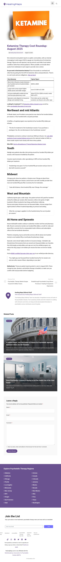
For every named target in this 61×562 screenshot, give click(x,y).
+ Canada (34, 476)
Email (8, 415)
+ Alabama (7, 473)
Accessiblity (14, 533)
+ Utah (6, 503)
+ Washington (36, 503)
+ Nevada (34, 488)
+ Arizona (34, 473)
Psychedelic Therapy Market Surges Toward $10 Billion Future (18, 281)
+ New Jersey (8, 491)
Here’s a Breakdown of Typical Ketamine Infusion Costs (29, 144)
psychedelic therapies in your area (20, 106)
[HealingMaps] (13, 4)
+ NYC (5, 494)
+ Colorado (35, 479)
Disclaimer (7, 533)
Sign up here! (32, 75)
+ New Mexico (36, 491)
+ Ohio (33, 494)
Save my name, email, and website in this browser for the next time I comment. (27, 446)
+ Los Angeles (8, 485)
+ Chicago (7, 479)
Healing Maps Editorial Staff (16, 52)
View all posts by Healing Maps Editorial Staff (28, 294)
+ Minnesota (7, 488)
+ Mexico (34, 485)
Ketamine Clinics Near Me (29, 534)
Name (8, 407)
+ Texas (34, 500)
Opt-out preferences (36, 533)
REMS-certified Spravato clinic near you (23, 253)
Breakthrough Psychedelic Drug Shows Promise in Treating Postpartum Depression (42, 283)
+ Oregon (6, 497)
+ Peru (34, 497)
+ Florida (6, 482)
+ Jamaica (35, 482)
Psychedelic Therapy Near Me (22, 534)
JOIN (48, 526)
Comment (9, 423)
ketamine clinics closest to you (33, 104)
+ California (7, 476)
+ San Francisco (8, 500)
